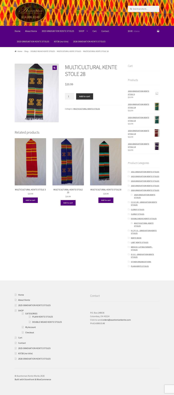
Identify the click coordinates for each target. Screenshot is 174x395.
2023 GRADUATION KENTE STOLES (145, 176)
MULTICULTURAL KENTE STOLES (69, 51)
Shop (26, 51)
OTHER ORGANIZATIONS (141, 261)
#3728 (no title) (61, 41)
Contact (105, 31)
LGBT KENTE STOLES (139, 242)
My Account (30, 327)
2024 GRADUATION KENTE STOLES (145, 181)
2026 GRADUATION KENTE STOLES (89, 41)
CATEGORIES (31, 313)
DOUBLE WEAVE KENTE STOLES (43, 51)
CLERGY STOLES (137, 209)
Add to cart (84, 96)
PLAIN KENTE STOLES (140, 266)
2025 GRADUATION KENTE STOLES (58, 31)
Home (17, 31)
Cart (95, 31)
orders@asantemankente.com (116, 319)
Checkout (29, 332)
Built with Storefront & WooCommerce (33, 379)
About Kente (31, 31)
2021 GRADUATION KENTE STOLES (145, 172)
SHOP (81, 31)
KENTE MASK (136, 238)
